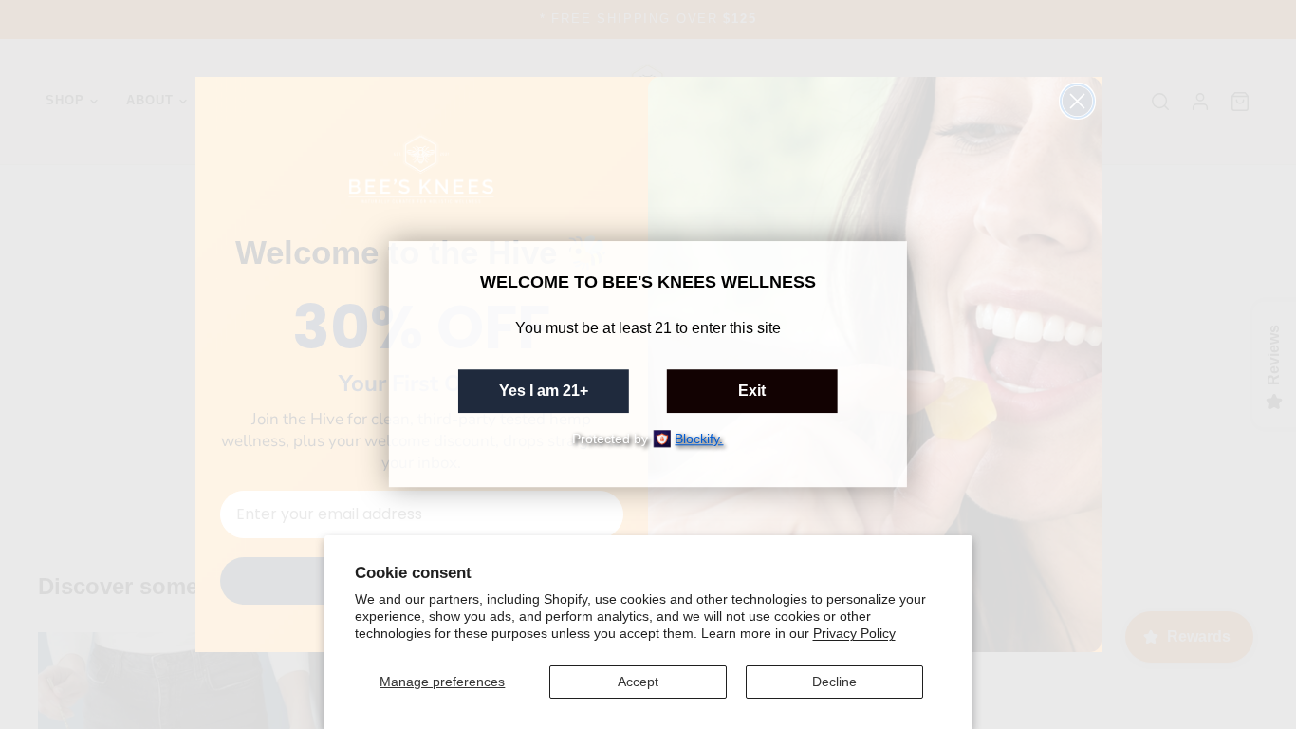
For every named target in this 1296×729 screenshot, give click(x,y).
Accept (638, 681)
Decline (834, 681)
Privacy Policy (854, 633)
